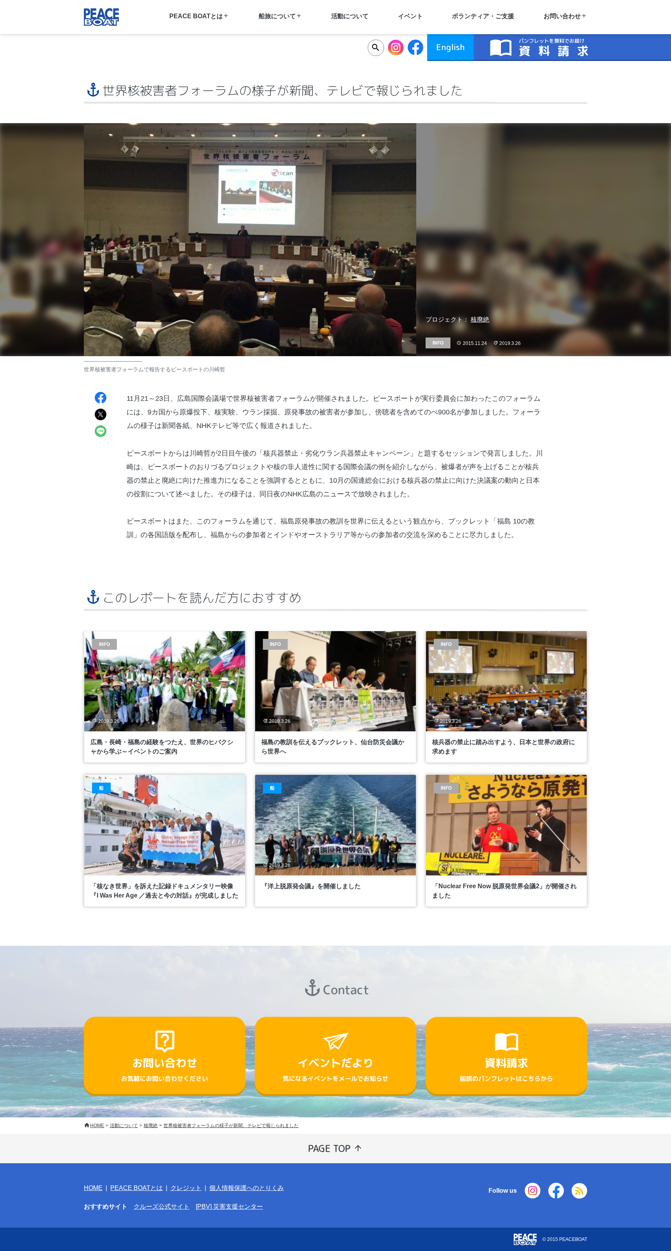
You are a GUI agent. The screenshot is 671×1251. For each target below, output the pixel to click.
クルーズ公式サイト (161, 1206)
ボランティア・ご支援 (483, 16)
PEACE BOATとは (136, 1188)
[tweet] (100, 415)
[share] (100, 398)
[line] (100, 432)
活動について (350, 16)
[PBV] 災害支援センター (229, 1206)
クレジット (186, 1188)
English (450, 47)
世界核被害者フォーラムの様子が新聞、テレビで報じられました (231, 1125)
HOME (97, 1125)
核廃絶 (480, 319)
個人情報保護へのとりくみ (246, 1188)
